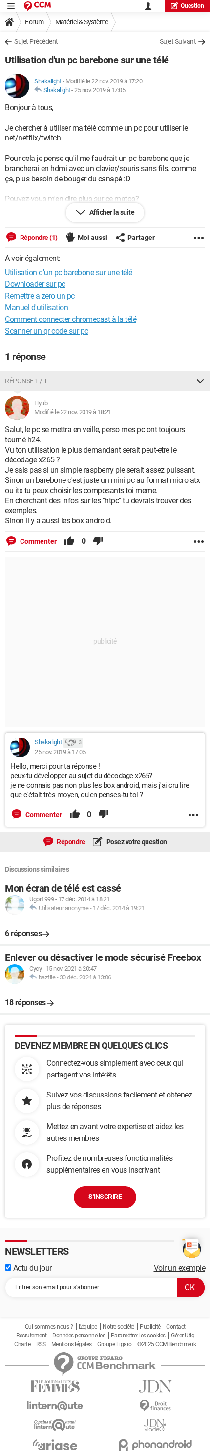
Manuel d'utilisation (36, 307)
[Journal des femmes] (55, 1386)
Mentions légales (71, 1344)
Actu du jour (31, 1268)
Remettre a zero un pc (40, 295)
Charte (22, 1344)
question (192, 5)
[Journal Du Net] (155, 1386)
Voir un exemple (180, 1268)
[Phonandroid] (155, 1445)
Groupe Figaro (114, 1344)
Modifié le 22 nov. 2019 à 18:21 (72, 412)
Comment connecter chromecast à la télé (70, 319)
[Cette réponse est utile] (69, 541)
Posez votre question (136, 842)
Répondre (70, 842)
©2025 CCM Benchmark (166, 1344)
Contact (176, 1326)
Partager (141, 237)
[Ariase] (55, 1444)
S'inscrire (105, 1196)
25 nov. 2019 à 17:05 (99, 90)
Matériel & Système (81, 22)
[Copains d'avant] (55, 1425)
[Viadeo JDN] (155, 1425)
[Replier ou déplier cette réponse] (200, 381)
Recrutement (31, 1335)
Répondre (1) (38, 237)
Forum (34, 22)
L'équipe (88, 1326)
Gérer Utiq (182, 1335)
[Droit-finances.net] (155, 1406)
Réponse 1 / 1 (26, 381)
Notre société (118, 1326)
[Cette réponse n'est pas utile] (98, 541)
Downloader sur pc (35, 284)
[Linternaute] (55, 1406)
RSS (41, 1344)
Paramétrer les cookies (138, 1335)
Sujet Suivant (178, 41)
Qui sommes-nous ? (49, 1326)
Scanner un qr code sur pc (46, 331)
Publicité (150, 1326)
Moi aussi (92, 237)
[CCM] (37, 6)
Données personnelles (78, 1335)
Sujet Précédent (36, 41)
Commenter (38, 541)
